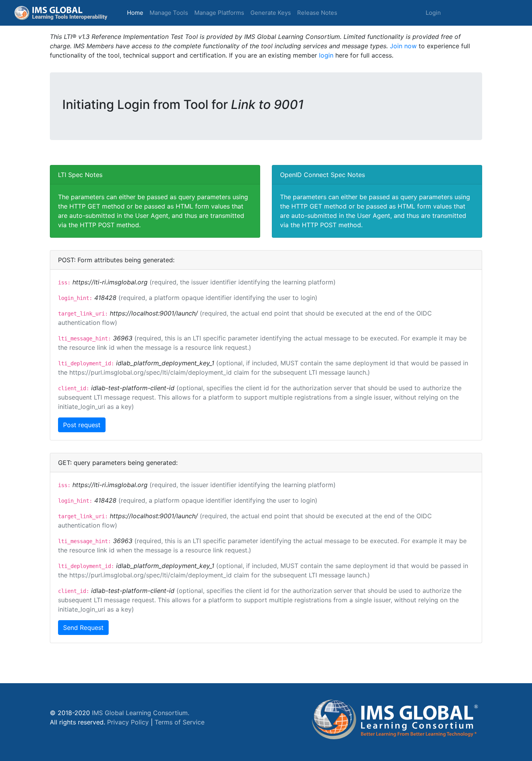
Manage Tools (169, 12)
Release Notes (317, 12)
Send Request (83, 627)
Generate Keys (270, 12)
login (326, 55)
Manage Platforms (219, 12)
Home (136, 12)
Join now (403, 46)
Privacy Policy (128, 722)
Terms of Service (179, 722)
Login (433, 12)
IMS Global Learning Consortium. (140, 713)
